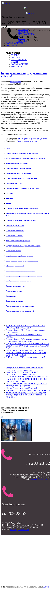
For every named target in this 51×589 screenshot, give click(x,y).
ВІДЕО (21, 36)
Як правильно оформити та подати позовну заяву (24, 276)
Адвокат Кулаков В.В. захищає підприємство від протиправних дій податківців (26, 340)
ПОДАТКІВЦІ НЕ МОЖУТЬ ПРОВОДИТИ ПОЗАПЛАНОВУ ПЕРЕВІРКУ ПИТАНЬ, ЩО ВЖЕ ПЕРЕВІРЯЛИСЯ (26, 352)
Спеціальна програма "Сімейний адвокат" (21, 220)
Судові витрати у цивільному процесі (19, 256)
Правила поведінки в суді (15, 286)
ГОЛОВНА (23, 30)
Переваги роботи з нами (27, 141)
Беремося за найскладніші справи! (18, 168)
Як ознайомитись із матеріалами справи (20, 271)
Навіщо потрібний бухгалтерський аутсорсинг (23, 188)
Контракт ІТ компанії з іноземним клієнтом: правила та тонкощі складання (24, 369)
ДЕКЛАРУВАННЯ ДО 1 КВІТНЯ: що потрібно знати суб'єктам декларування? (26, 384)
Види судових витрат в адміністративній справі (23, 246)
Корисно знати (11, 296)
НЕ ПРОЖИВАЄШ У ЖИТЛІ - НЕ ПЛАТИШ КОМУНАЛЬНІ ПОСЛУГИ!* (25, 326)
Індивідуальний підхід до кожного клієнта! (21, 178)
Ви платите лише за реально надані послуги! (22, 153)
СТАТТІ (21, 39)
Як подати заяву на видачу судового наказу (22, 261)
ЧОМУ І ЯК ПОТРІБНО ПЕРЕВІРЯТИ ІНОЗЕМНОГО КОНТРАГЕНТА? (22, 373)
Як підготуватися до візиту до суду (18, 281)
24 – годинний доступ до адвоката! (33, 139)
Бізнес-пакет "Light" (13, 251)
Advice (46, 587)
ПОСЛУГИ (23, 32)
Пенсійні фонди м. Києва (15, 226)
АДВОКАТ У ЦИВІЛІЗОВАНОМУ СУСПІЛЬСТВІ (28, 390)
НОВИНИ (22, 41)
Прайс (8, 148)
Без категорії (15, 82)
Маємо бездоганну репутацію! (17, 163)
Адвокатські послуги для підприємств (20, 306)
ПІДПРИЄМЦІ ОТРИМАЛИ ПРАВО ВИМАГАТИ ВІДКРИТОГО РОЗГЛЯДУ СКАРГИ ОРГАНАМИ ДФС (27, 346)
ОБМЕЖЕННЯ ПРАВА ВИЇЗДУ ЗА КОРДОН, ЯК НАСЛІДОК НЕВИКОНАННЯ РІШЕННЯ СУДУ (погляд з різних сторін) (27, 379)
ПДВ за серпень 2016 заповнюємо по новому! (25, 357)
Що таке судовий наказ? (15, 266)
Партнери (9, 193)
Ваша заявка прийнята (14, 301)
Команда (9, 203)
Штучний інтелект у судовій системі (21, 388)
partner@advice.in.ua (40, 479)
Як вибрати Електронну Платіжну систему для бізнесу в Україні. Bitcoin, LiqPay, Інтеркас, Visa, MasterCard (26, 394)
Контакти (9, 198)
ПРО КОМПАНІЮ (26, 34)
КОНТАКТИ (11, 45)
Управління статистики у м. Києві (18, 241)
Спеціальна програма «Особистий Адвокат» (22, 208)
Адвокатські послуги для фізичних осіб (20, 311)
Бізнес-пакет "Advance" (14, 236)
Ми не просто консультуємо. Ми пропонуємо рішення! (25, 158)
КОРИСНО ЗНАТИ (14, 43)
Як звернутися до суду (14, 291)
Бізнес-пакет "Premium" (15, 231)
